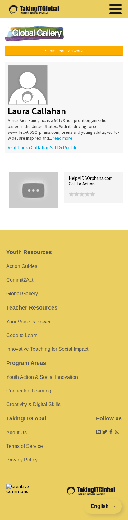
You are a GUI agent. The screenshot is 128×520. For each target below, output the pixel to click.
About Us (16, 432)
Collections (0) (55, 165)
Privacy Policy (22, 459)
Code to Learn (22, 335)
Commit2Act (19, 280)
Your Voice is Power (28, 321)
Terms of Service (24, 446)
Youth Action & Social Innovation (42, 377)
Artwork (80, 165)
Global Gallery (34, 33)
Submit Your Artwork (64, 51)
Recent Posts (23, 165)
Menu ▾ (98, 34)
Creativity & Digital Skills (33, 404)
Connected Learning (28, 390)
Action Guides (21, 266)
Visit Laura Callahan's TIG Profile (43, 147)
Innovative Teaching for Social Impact (47, 349)
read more (62, 138)
